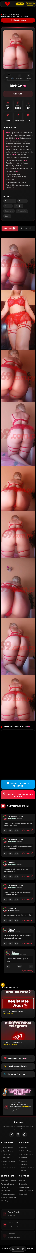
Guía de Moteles (26, 1151)
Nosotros (24, 1161)
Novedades (6, 1158)
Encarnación (23, 1184)
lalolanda (11, 862)
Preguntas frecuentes (8, 1194)
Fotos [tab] (11, 228)
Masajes (18, 206)
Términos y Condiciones (8, 1180)
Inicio (5, 14)
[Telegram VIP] (18, 1134)
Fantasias (22, 201)
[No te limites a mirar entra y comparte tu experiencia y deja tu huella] (18, 1092)
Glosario (23, 1164)
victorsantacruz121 (15, 816)
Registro (23, 1147)
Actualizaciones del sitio (8, 1197)
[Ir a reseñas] (23, 1249)
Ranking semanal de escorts (27, 1169)
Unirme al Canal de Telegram (19, 785)
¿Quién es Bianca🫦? (18, 1058)
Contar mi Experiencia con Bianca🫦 (19, 795)
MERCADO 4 (19, 94)
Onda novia (9, 211)
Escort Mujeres (13, 14)
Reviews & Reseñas (7, 1184)
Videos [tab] (27, 228)
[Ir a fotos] (13, 1249)
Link (28, 120)
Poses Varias (22, 211)
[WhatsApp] (24, 1134)
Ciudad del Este (24, 1187)
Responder (28, 830)
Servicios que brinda (17, 1066)
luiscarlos (12, 908)
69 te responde (5, 1191)
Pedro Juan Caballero (26, 1191)
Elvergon (11, 929)
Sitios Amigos (5, 1201)
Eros (13, 952)
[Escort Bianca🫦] (18, 264)
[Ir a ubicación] (18, 1249)
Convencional (9, 201)
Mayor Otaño (23, 1194)
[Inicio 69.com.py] (7, 4)
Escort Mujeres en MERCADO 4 (11, 16)
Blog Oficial (4, 1187)
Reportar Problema (16, 1074)
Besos (7, 216)
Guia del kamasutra (9, 1168)
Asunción (22, 1180)
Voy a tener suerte (27, 1154)
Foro (4, 1164)
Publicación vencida (18, 20)
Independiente (19, 120)
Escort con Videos (9, 1161)
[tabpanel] (18, 479)
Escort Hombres (8, 1151)
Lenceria (8, 206)
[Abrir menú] (2, 4)
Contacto (24, 1158)
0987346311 (12, 1216)
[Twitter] (11, 1134)
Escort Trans (7, 1154)
